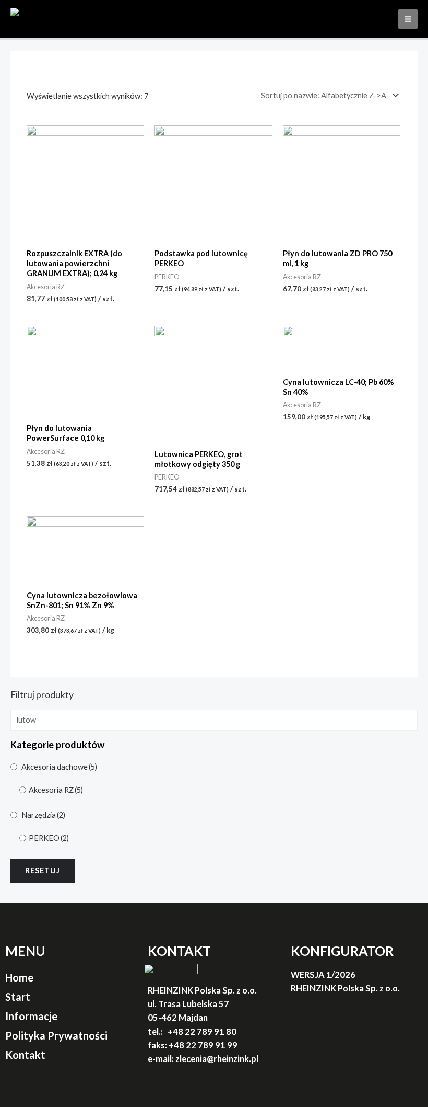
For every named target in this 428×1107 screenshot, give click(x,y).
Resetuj (42, 870)
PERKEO (49, 838)
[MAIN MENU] (408, 19)
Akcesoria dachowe (59, 766)
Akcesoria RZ (56, 789)
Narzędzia (43, 815)
